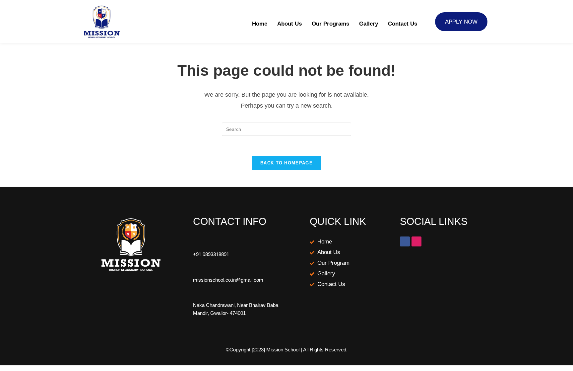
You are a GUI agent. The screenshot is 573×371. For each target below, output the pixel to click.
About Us (289, 24)
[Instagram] (416, 241)
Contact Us (402, 24)
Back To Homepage (286, 162)
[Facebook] (405, 241)
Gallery (368, 24)
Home (259, 24)
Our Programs (330, 24)
